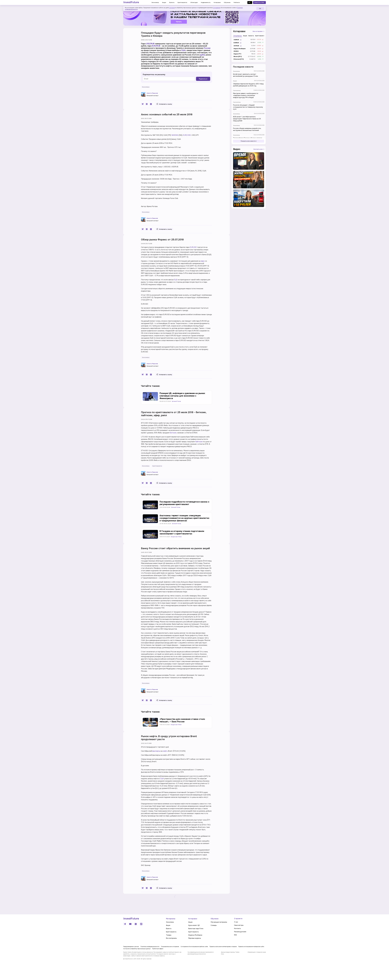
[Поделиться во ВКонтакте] (151, 104)
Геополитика (237, 90)
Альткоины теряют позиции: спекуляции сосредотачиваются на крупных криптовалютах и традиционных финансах (184, 518)
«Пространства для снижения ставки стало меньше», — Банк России (182, 720)
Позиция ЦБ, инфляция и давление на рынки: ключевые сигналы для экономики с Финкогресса (182, 396)
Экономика (236, 71)
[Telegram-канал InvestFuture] (194, 16)
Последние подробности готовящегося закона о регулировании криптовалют (184, 503)
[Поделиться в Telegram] (142, 104)
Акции (235, 81)
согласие (172, 8)
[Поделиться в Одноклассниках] (146, 104)
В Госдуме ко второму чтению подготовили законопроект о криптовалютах (182, 532)
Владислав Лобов (176, 537)
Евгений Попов (176, 401)
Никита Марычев (152, 93)
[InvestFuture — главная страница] (131, 2)
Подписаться (203, 79)
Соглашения (216, 8)
